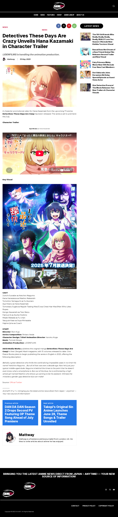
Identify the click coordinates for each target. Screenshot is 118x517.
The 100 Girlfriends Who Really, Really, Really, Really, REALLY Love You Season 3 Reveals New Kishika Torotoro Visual (103, 39)
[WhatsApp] (74, 26)
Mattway (11, 59)
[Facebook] (58, 26)
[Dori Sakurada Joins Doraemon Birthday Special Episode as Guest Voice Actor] (85, 75)
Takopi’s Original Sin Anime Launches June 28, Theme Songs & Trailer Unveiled (58, 414)
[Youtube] (113, 489)
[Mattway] (5, 59)
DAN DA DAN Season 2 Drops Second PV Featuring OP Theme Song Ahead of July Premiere (20, 414)
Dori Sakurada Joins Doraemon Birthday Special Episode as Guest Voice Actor (103, 76)
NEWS (5, 27)
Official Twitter (16, 382)
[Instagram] (106, 489)
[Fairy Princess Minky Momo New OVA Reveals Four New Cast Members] (85, 64)
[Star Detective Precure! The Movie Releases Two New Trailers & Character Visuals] (85, 87)
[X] (63, 26)
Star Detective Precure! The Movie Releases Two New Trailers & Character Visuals (103, 89)
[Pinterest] (69, 26)
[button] (114, 6)
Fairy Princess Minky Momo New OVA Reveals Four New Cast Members (103, 64)
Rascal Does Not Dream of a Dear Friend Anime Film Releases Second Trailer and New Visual (103, 53)
